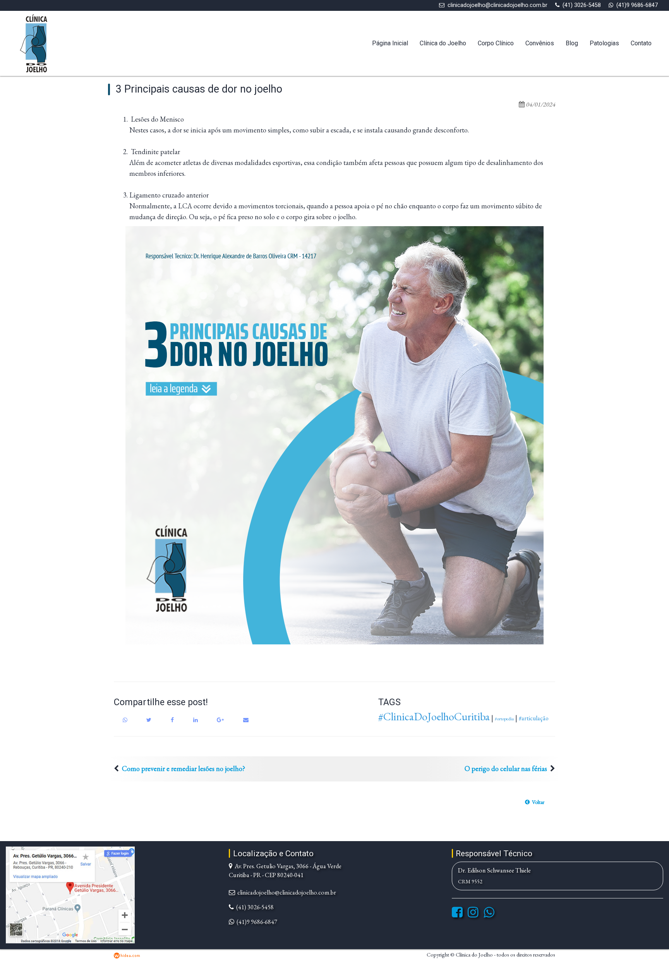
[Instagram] (473, 914)
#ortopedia (504, 719)
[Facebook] (457, 914)
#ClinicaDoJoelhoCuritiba (434, 716)
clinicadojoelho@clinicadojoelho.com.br (497, 5)
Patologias (604, 43)
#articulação (534, 718)
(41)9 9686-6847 (637, 5)
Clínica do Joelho (443, 43)
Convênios (539, 43)
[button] (534, 802)
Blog (572, 43)
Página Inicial (390, 43)
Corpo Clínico (496, 43)
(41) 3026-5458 (582, 5)
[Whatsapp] (489, 914)
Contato (641, 43)
